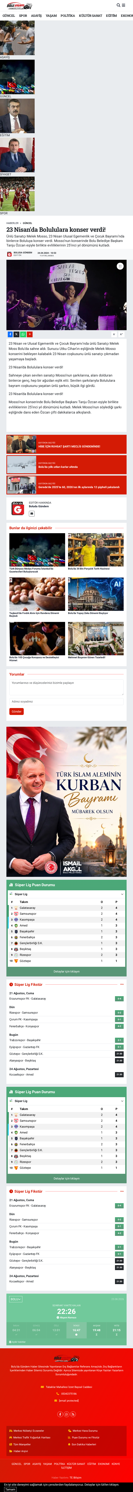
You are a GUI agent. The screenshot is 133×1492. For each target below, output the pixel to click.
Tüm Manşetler (22, 1444)
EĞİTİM (111, 15)
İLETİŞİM (66, 1467)
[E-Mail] (32, 514)
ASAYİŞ (36, 15)
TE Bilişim (75, 1477)
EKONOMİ (103, 1464)
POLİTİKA (68, 15)
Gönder (16, 711)
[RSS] (73, 1414)
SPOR (23, 15)
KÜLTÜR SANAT (90, 15)
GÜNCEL (9, 15)
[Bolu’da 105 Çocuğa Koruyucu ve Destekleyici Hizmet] (37, 638)
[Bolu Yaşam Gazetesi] (19, 5)
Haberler (12, 223)
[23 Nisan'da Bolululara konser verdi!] (66, 295)
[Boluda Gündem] (17, 508)
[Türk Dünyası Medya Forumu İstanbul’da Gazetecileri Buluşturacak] (37, 549)
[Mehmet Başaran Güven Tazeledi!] (96, 638)
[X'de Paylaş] (16, 334)
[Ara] (118, 5)
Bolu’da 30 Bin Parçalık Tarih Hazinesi (89, 568)
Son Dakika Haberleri (84, 1444)
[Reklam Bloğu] (66, 801)
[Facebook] (60, 1414)
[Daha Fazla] (30, 334)
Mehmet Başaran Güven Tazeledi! (86, 657)
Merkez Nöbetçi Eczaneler (29, 1430)
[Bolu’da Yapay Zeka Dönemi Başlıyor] (96, 594)
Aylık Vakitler (19, 1341)
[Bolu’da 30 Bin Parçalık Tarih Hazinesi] (96, 549)
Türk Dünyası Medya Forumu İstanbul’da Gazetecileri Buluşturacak (31, 570)
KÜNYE (116, 1464)
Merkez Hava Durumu (85, 1430)
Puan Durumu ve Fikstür (85, 1437)
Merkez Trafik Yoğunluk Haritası (31, 1437)
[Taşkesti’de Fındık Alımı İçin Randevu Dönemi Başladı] (37, 594)
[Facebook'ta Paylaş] (10, 334)
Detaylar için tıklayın (66, 971)
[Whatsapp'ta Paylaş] (23, 334)
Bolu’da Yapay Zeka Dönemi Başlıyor (88, 613)
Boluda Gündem (39, 506)
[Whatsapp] (66, 1414)
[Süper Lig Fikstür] (122, 984)
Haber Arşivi (21, 1451)
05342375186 (69, 1393)
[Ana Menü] (123, 5)
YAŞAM (51, 15)
